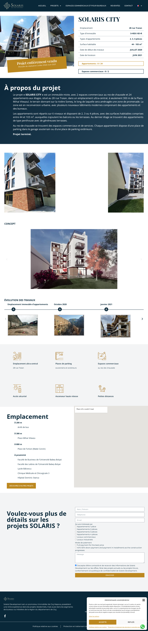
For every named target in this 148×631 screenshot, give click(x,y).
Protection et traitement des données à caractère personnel (126, 627)
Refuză (131, 622)
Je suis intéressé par (84, 524)
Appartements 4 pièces (87, 534)
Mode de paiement (83, 543)
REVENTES (115, 6)
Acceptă (103, 622)
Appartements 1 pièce (86, 527)
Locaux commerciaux (86, 537)
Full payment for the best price (90, 545)
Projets (54, 6)
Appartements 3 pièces (87, 532)
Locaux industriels (85, 540)
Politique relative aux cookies (98, 627)
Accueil (42, 6)
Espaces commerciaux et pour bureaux (86, 6)
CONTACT (128, 6)
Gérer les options (94, 616)
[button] (144, 600)
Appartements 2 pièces (87, 529)
